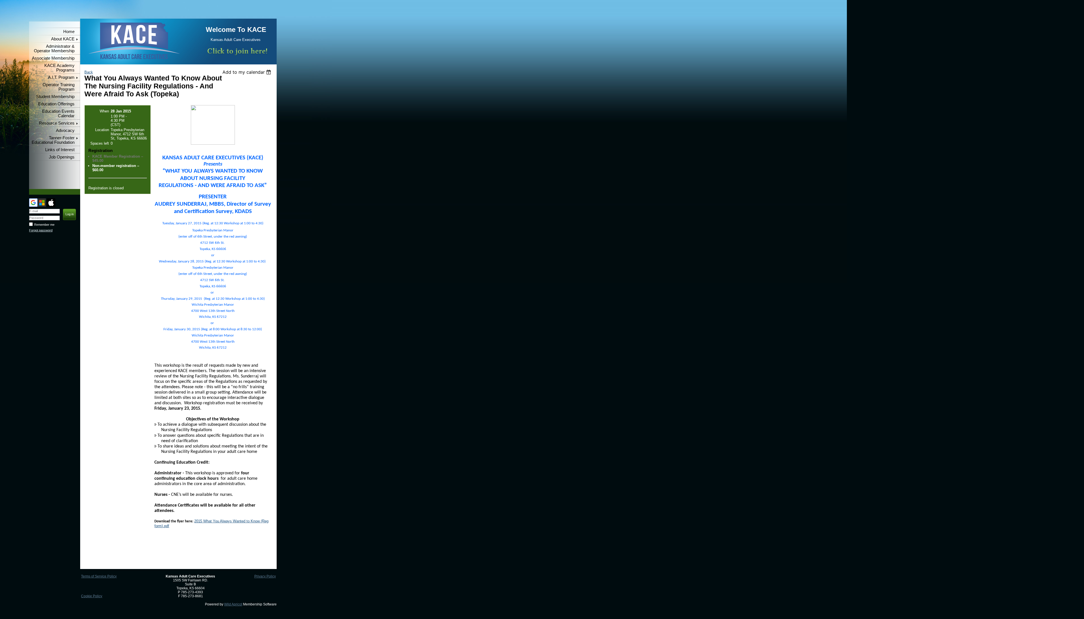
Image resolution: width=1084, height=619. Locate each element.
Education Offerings (56, 104)
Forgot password (41, 230)
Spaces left (99, 143)
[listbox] (247, 72)
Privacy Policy (265, 576)
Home (69, 31)
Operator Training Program (59, 87)
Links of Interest (60, 149)
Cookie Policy (91, 596)
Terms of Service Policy (99, 576)
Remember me (44, 224)
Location (102, 130)
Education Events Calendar (58, 113)
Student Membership (55, 96)
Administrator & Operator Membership (54, 48)
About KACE (63, 39)
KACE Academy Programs (59, 67)
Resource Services (57, 123)
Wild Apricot (233, 604)
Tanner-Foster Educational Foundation (53, 140)
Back (88, 72)
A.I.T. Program (61, 77)
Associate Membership (53, 58)
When (104, 111)
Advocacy (65, 130)
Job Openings (62, 157)
